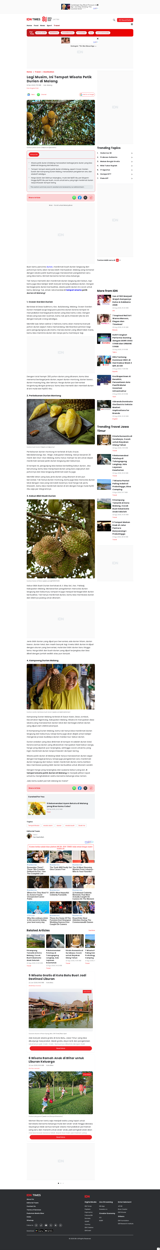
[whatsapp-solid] (74, 197)
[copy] (91, 198)
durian (50, 266)
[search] (114, 20)
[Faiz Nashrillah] (29, 836)
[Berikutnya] (95, 944)
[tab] (35, 154)
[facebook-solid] (80, 197)
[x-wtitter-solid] (85, 197)
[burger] (131, 24)
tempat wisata (74, 290)
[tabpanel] (61, 175)
